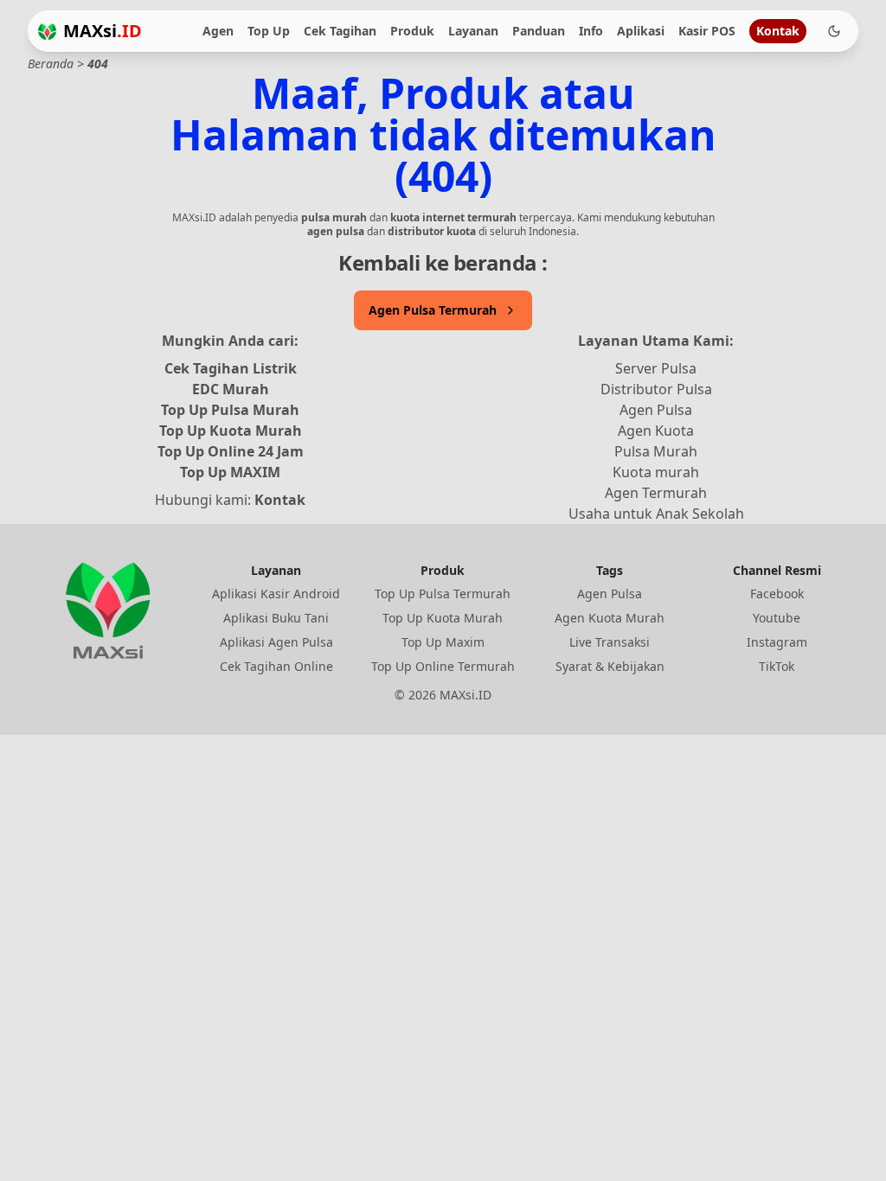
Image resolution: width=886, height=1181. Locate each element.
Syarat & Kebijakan (609, 666)
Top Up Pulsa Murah (230, 409)
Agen (218, 30)
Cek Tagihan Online (276, 666)
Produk (412, 30)
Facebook (777, 593)
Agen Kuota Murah (609, 618)
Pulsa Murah (655, 451)
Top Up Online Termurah (443, 666)
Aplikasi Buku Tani (276, 618)
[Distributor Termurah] (47, 31)
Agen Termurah (656, 492)
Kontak (777, 30)
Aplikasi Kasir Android (276, 593)
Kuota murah (656, 472)
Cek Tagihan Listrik (230, 368)
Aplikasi (640, 30)
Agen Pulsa (656, 409)
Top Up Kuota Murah (230, 430)
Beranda (51, 63)
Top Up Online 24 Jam (230, 451)
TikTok (776, 666)
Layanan (473, 30)
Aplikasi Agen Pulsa (276, 642)
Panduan (538, 30)
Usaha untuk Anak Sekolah (656, 513)
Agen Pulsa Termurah (433, 310)
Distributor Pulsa (656, 389)
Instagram (777, 642)
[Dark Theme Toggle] (834, 31)
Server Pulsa (656, 368)
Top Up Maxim (443, 642)
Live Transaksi (609, 642)
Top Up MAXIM (230, 472)
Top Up (268, 30)
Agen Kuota (656, 430)
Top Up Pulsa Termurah (442, 593)
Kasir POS (706, 30)
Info (591, 30)
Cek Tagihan (340, 30)
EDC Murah (230, 389)
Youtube (776, 618)
